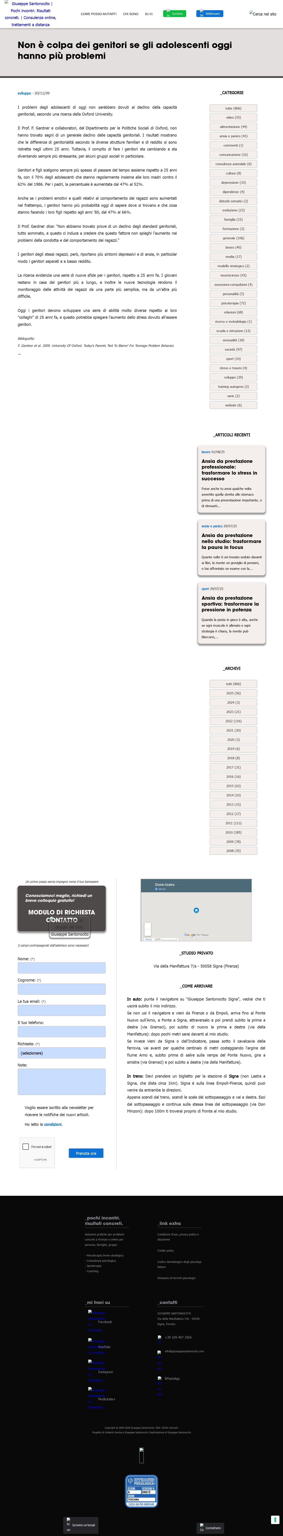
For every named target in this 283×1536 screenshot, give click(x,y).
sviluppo (24, 93)
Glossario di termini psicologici (176, 1278)
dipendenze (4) (234, 191)
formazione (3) (233, 228)
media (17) (234, 256)
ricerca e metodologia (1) (233, 321)
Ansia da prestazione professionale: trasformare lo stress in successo (229, 470)
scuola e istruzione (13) (233, 330)
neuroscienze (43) (233, 275)
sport (205, 588)
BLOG (149, 14)
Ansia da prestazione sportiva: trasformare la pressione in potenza (230, 604)
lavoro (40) (233, 247)
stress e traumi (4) (233, 368)
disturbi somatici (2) (233, 201)
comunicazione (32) (233, 154)
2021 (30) (233, 730)
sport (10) (233, 358)
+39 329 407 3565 (178, 1337)
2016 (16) (233, 776)
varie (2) (233, 396)
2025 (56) (233, 693)
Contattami (213, 1528)
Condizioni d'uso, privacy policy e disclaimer (178, 1237)
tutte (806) (233, 108)
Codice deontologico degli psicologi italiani (179, 1264)
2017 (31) (233, 767)
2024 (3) (233, 702)
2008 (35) (233, 850)
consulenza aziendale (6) (234, 164)
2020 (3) (233, 739)
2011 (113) (234, 823)
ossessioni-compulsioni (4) (233, 284)
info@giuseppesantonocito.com (184, 1351)
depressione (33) (233, 182)
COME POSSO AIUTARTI (99, 14)
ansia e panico (212, 526)
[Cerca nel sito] (262, 13)
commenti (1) (233, 145)
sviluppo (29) (233, 377)
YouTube (104, 1346)
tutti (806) (233, 684)
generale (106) (233, 238)
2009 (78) (233, 841)
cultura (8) (233, 173)
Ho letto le (34, 1124)
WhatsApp (172, 1378)
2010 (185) (234, 832)
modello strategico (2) (234, 266)
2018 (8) (233, 758)
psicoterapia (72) (233, 303)
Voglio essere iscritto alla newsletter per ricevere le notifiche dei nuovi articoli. (59, 1111)
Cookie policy (165, 1250)
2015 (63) (233, 786)
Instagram (105, 1371)
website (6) (233, 405)
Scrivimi (177, 14)
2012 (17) (233, 813)
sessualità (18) (233, 340)
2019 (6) (233, 748)
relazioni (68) (233, 312)
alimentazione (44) (233, 126)
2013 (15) (233, 804)
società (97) (233, 349)
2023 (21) (233, 711)
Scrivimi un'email (83, 1525)
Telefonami (212, 14)
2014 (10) (233, 795)
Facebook (105, 1322)
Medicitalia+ (107, 1399)
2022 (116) (234, 721)
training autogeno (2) (233, 386)
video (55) (233, 117)
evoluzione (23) (233, 210)
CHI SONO (130, 14)
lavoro (206, 452)
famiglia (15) (233, 219)
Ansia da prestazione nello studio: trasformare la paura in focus (231, 541)
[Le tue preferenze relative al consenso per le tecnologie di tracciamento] (275, 1520)
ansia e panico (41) (234, 136)
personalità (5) (233, 294)
